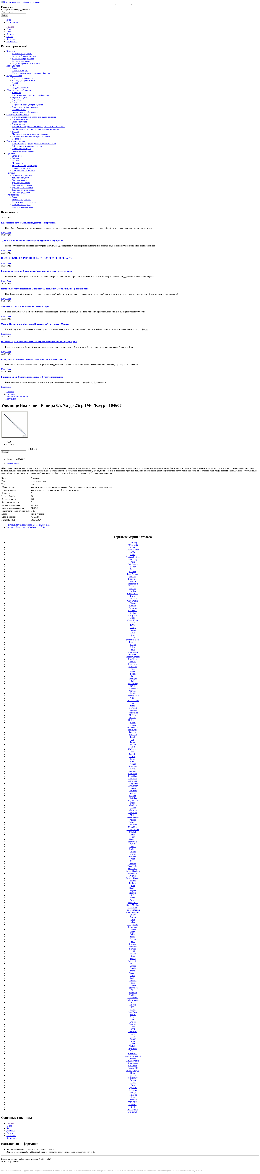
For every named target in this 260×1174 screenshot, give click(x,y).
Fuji (132, 681)
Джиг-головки (18, 124)
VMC (132, 1019)
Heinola (132, 717)
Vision (133, 1017)
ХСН (132, 1107)
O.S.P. (132, 844)
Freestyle (133, 679)
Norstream (132, 842)
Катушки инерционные (23, 58)
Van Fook (133, 1012)
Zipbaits (132, 1046)
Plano (132, 861)
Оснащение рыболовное (17, 114)
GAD (132, 686)
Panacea (132, 856)
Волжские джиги (133, 1056)
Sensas (133, 939)
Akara (132, 554)
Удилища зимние (20, 180)
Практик (133, 1075)
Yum (133, 1041)
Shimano (132, 946)
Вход (8, 20)
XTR (133, 1029)
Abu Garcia (133, 545)
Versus (133, 1014)
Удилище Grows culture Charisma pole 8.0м (25, 527)
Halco (132, 705)
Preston (133, 881)
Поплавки (16, 139)
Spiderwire (132, 961)
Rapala (133, 890)
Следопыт (132, 1078)
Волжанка (11, 399)
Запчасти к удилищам (22, 175)
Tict (132, 990)
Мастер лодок (132, 1070)
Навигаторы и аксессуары (24, 202)
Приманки (11, 153)
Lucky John (133, 783)
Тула (133, 1097)
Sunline (132, 978)
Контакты (11, 39)
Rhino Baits (133, 902)
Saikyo (133, 915)
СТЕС (133, 1083)
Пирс (132, 1073)
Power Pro (132, 873)
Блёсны (15, 158)
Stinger (133, 966)
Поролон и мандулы (21, 168)
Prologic (132, 883)
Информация (12, 464)
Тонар (133, 1092)
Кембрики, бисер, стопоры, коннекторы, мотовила (35, 129)
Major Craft (133, 800)
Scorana (132, 929)
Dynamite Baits (132, 640)
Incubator (133, 734)
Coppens (132, 608)
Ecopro (133, 644)
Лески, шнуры (13, 66)
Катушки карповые (21, 61)
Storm (132, 971)
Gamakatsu (133, 688)
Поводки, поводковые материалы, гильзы (31, 136)
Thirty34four (132, 988)
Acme (132, 547)
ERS (133, 649)
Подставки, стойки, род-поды (25, 107)
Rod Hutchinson (133, 910)
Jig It (133, 747)
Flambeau (133, 666)
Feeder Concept (132, 657)
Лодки (15, 83)
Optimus (132, 849)
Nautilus (132, 839)
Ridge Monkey (132, 905)
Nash (133, 837)
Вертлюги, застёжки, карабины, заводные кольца (34, 117)
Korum (133, 764)
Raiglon (132, 888)
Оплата (9, 36)
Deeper (133, 630)
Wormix (132, 1024)
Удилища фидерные (21, 192)
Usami (133, 1010)
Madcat (133, 793)
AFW (132, 552)
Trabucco (133, 992)
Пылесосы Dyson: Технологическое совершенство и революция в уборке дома (39, 341)
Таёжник (133, 1090)
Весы (14, 197)
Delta (132, 632)
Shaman (132, 944)
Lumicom (133, 788)
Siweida (132, 949)
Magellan (133, 798)
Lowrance (132, 778)
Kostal (133, 769)
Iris (132, 739)
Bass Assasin (132, 574)
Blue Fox (133, 581)
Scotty (132, 932)
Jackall (133, 744)
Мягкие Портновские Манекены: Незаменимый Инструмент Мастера (35, 324)
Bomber (132, 588)
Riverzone (132, 907)
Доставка (10, 34)
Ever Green (133, 652)
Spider (133, 958)
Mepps (133, 820)
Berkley (132, 576)
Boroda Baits (132, 593)
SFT (133, 941)
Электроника (12, 195)
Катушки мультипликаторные (26, 63)
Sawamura (132, 927)
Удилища (10, 173)
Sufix (132, 975)
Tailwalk (132, 980)
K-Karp (132, 756)
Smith (132, 951)
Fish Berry (132, 659)
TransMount (133, 997)
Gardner (132, 691)
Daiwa (133, 623)
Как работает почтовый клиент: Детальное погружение (28, 223)
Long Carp (132, 776)
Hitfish (133, 725)
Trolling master (132, 1000)
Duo (133, 637)
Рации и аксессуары (21, 204)
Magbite (132, 795)
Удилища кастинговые (22, 185)
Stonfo (133, 968)
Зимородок (133, 1063)
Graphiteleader (132, 696)
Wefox (133, 1022)
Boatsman (133, 586)
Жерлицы (16, 92)
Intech (132, 737)
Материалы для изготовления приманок (30, 134)
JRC (133, 752)
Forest (132, 674)
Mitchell (132, 832)
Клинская (132, 1065)
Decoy (133, 627)
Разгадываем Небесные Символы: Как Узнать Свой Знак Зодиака (33, 359)
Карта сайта (11, 41)
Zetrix (132, 1044)
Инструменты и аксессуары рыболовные (31, 95)
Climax (133, 603)
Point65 (132, 863)
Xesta (132, 1027)
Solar (133, 956)
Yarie (133, 1034)
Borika (133, 591)
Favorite (132, 654)
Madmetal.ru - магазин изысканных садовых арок (25, 306)
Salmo (132, 922)
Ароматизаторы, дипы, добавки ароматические (34, 144)
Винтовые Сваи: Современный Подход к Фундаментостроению (32, 377)
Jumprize (133, 754)
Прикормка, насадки (15, 141)
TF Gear (132, 985)
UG (132, 1007)
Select (132, 936)
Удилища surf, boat (20, 178)
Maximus (133, 810)
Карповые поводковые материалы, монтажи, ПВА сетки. (38, 126)
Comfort (132, 606)
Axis (133, 562)
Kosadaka (133, 766)
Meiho (133, 815)
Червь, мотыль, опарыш (23, 151)
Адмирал (133, 1048)
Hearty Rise (133, 713)
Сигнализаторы (19, 109)
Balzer (133, 567)
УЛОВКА (132, 1102)
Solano (133, 954)
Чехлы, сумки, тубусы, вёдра (25, 112)
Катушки (10, 51)
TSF (133, 1002)
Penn (133, 859)
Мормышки (17, 163)
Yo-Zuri (132, 1039)
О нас (9, 29)
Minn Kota (132, 827)
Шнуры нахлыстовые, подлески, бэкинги (31, 73)
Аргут (133, 1051)
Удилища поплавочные (22, 187)
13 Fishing (132, 542)
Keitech (132, 759)
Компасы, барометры (21, 199)
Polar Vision (132, 866)
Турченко (132, 1100)
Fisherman (132, 664)
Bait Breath (133, 564)
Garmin (132, 693)
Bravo (132, 596)
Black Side (132, 579)
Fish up (133, 661)
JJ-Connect (132, 749)
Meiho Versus (133, 817)
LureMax (133, 790)
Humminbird (132, 727)
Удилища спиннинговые (23, 190)
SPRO (133, 963)
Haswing (133, 708)
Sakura (133, 917)
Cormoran (132, 610)
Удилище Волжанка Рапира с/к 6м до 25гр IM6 (28, 525)
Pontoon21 (132, 868)
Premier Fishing (132, 878)
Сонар (133, 1080)
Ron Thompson (132, 912)
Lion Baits (132, 773)
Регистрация (12, 22)
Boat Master (133, 584)
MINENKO (133, 825)
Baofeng (132, 571)
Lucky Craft (133, 781)
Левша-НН (133, 1068)
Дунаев (132, 1058)
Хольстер (133, 1104)
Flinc (133, 669)
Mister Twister (133, 829)
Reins (132, 898)
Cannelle (132, 598)
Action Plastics (132, 550)
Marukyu (133, 805)
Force (132, 671)
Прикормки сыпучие (21, 148)
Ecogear (132, 642)
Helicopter (132, 720)
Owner (133, 854)
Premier (132, 876)
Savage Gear (132, 924)
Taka (133, 983)
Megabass (133, 812)
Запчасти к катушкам (22, 53)
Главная (10, 27)
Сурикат (133, 1087)
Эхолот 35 (132, 1112)
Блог (8, 32)
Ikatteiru (132, 732)
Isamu (132, 742)
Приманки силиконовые (23, 170)
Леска (14, 68)
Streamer (132, 973)
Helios (133, 722)
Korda (132, 761)
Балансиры (17, 156)
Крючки (15, 131)
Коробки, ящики (19, 97)
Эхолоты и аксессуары (22, 207)
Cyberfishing (132, 620)
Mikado (132, 822)
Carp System (132, 601)
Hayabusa (133, 710)
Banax (133, 569)
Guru (133, 703)
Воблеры (16, 161)
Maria (132, 803)
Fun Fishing (133, 683)
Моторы (16, 85)
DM (132, 635)
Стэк (133, 1085)
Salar (133, 919)
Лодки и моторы (14, 75)
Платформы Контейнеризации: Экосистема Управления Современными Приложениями (44, 289)
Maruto (133, 808)
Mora (132, 834)
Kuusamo (133, 771)
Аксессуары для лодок (22, 78)
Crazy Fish (132, 615)
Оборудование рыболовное (19, 90)
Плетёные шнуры (20, 70)
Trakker (132, 995)
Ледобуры (16, 100)
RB (132, 895)
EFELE (132, 647)
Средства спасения (20, 88)
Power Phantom (133, 871)
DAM (132, 625)
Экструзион (132, 1109)
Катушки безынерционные (24, 56)
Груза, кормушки (19, 122)
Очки (14, 102)
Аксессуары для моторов (23, 80)
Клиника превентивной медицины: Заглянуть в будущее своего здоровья (36, 271)
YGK (132, 1036)
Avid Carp (132, 559)
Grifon (133, 698)
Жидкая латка (132, 1061)
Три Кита (132, 1095)
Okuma (133, 846)
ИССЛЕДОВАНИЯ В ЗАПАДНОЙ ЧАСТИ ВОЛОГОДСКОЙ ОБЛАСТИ (36, 258)
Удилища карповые (21, 182)
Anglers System (132, 557)
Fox (132, 676)
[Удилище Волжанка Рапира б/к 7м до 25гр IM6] (14, 437)
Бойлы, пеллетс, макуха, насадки (27, 146)
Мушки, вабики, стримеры (24, 165)
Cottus (133, 613)
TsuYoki (132, 1005)
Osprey (133, 851)
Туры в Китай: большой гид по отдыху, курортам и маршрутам (32, 240)
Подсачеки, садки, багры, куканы (27, 105)
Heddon (132, 715)
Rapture (132, 893)
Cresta (132, 618)
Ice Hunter (132, 730)
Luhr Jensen (133, 786)
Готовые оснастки (20, 119)
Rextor (133, 900)
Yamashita (132, 1031)
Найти (4, 15)
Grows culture (133, 700)
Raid (133, 885)
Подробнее (6, 232)
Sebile (132, 934)
